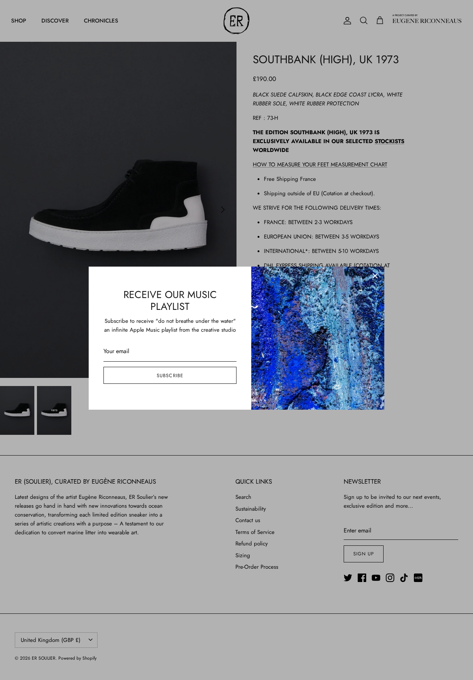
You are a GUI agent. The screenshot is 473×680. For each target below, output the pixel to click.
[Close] (375, 276)
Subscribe (170, 375)
